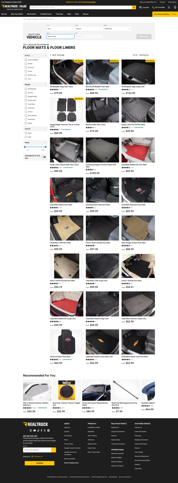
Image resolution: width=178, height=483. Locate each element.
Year (48, 25)
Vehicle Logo (32, 75)
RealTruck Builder (90, 2)
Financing (138, 435)
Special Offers (92, 444)
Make (76, 25)
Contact (162, 2)
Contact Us (138, 427)
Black (29, 133)
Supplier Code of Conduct (72, 448)
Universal (31, 67)
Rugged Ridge (32, 96)
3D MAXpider (32, 89)
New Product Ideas (94, 452)
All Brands (91, 440)
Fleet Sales (138, 468)
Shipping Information (141, 440)
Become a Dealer (69, 459)
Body (48, 33)
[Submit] (53, 449)
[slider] (25, 147)
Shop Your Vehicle (17, 14)
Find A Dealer (139, 452)
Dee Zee (30, 92)
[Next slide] (153, 396)
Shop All (4, 14)
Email (25, 446)
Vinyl (29, 79)
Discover (86, 14)
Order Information (140, 431)
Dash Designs (32, 115)
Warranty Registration (142, 456)
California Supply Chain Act (99, 477)
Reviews (114, 435)
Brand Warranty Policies (142, 460)
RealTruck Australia (117, 453)
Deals (77, 14)
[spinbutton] (28, 150)
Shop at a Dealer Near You (148, 2)
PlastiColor (31, 119)
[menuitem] (4, 14)
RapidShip (91, 431)
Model (105, 25)
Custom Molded (33, 60)
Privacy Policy (68, 444)
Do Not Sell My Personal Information (79, 477)
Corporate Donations (118, 431)
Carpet (30, 71)
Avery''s (30, 112)
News (66, 440)
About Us (67, 427)
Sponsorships (115, 440)
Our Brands (68, 435)
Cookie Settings (112, 477)
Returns (137, 448)
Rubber (30, 63)
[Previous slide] (25, 396)
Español (137, 464)
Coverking (31, 108)
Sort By (135, 55)
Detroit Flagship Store (71, 463)
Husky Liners (32, 100)
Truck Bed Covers (46, 14)
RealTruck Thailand (117, 466)
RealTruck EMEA (116, 457)
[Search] (134, 7)
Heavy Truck (92, 448)
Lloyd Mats (31, 104)
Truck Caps (59, 14)
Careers (66, 431)
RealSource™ (115, 427)
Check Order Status (141, 444)
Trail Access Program (118, 444)
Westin (30, 123)
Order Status (172, 2)
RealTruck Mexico (116, 462)
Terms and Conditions (125, 477)
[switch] (35, 157)
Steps (69, 14)
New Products (31, 14)
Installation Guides (94, 427)
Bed (76, 33)
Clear (29, 137)
